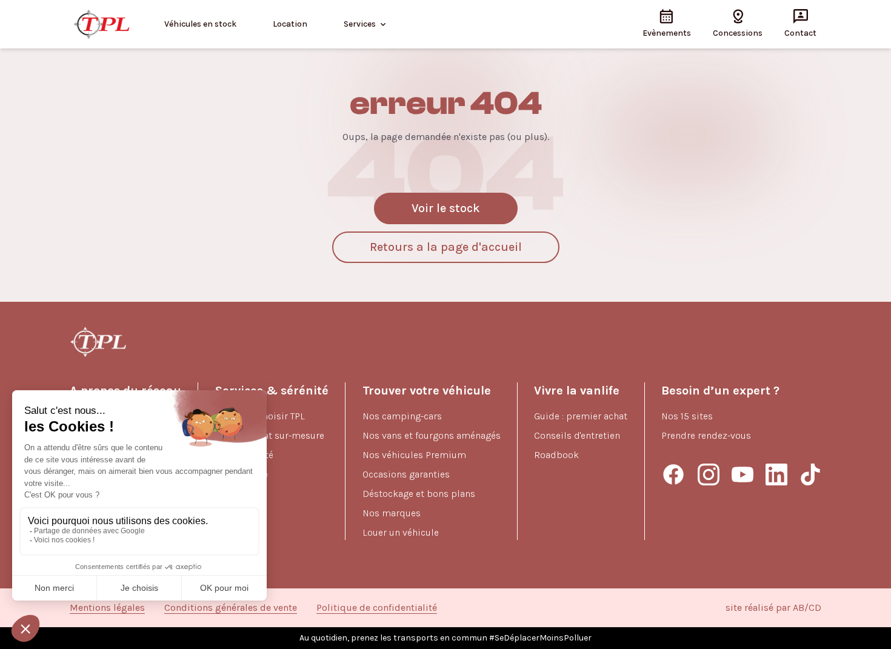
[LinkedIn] (776, 474)
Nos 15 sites (687, 416)
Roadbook (556, 455)
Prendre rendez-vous (706, 435)
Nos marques (391, 513)
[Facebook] (673, 474)
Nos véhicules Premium (414, 455)
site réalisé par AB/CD (773, 607)
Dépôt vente (241, 474)
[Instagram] (708, 474)
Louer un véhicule (400, 532)
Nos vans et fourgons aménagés (431, 435)
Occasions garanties (406, 474)
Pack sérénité (244, 455)
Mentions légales (107, 607)
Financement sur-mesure (269, 435)
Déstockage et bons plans (418, 493)
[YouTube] (742, 474)
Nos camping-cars (402, 416)
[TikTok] (810, 474)
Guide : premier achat (580, 416)
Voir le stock (446, 208)
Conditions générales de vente (230, 607)
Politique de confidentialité (376, 607)
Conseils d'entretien (577, 435)
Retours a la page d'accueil (446, 247)
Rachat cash (241, 493)
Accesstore (238, 513)
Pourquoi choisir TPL (260, 416)
